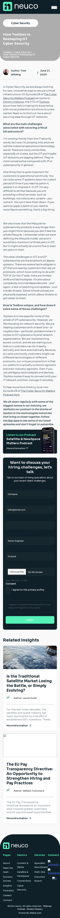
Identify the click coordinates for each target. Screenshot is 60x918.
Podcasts (8, 890)
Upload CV (12, 565)
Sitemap (47, 906)
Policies (21, 909)
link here (13, 420)
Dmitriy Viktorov (13, 101)
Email (9, 503)
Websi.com (35, 913)
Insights (7, 52)
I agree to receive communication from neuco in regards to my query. (29, 606)
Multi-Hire (39, 872)
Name (9, 487)
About (6, 863)
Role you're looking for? (20, 534)
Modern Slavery (35, 909)
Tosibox (44, 101)
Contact (7, 900)
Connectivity (24, 880)
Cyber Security (20, 23)
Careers (7, 895)
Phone (9, 518)
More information (16, 448)
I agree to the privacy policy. (28, 589)
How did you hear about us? (22, 549)
